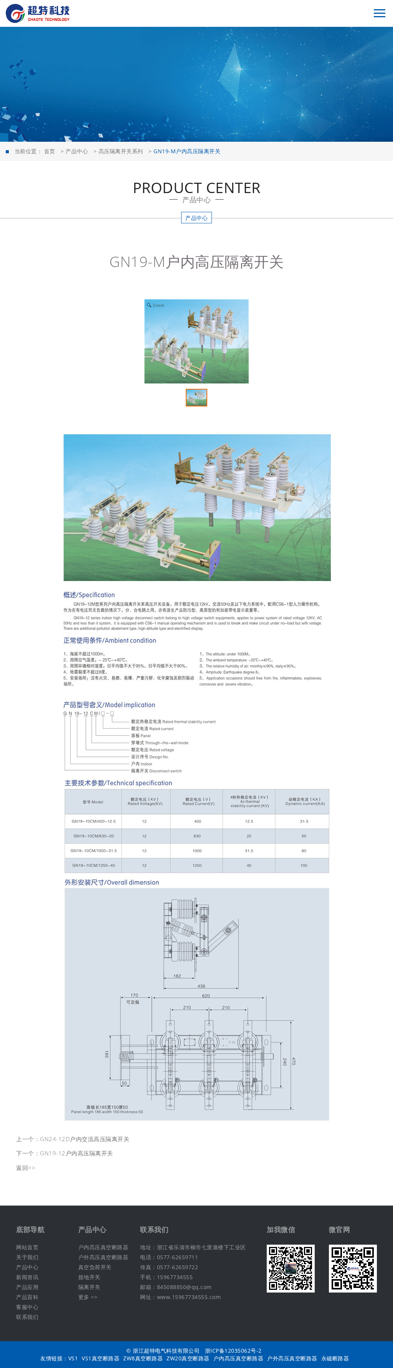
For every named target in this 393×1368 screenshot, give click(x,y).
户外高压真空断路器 (103, 1257)
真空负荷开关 (95, 1267)
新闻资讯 (27, 1277)
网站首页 (27, 1247)
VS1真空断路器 (100, 1358)
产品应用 (27, 1287)
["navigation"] (379, 13)
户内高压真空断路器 (103, 1247)
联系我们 (27, 1316)
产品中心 (77, 151)
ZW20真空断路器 (188, 1358)
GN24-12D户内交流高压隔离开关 (84, 1139)
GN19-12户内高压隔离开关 (76, 1153)
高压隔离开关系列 (121, 151)
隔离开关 (89, 1287)
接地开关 (89, 1277)
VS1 (73, 1358)
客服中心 (27, 1307)
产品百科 (27, 1297)
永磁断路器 (335, 1358)
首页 (49, 151)
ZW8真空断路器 (143, 1358)
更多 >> (88, 1297)
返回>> (25, 1167)
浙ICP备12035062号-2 (233, 1350)
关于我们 (27, 1257)
